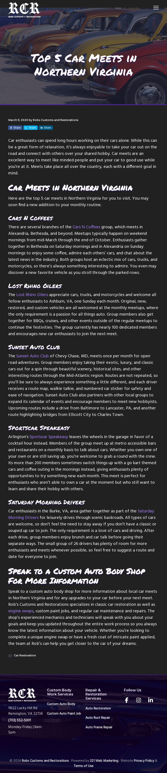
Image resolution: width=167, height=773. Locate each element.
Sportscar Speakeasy (49, 437)
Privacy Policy (144, 761)
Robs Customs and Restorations (45, 761)
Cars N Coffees (86, 227)
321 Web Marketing (104, 761)
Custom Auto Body (61, 704)
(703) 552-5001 (19, 720)
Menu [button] (150, 7)
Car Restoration (25, 655)
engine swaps (20, 611)
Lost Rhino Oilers (32, 294)
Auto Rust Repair (97, 718)
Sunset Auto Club (32, 356)
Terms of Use (84, 766)
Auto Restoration (98, 708)
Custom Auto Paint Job (64, 714)
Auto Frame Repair (98, 727)
